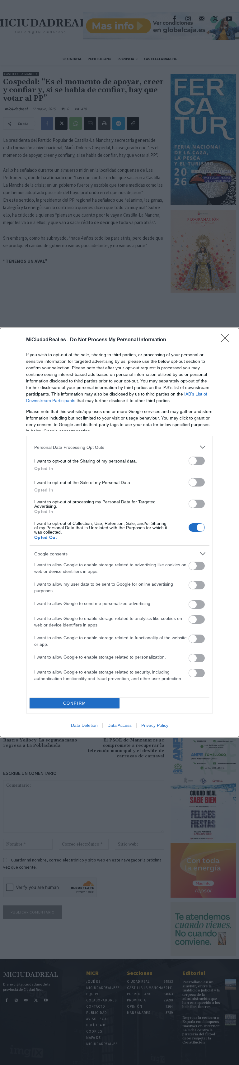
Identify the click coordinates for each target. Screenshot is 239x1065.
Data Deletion (84, 725)
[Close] (227, 340)
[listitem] (119, 447)
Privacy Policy (154, 725)
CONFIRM (74, 703)
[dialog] (119, 532)
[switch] (197, 461)
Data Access (119, 725)
